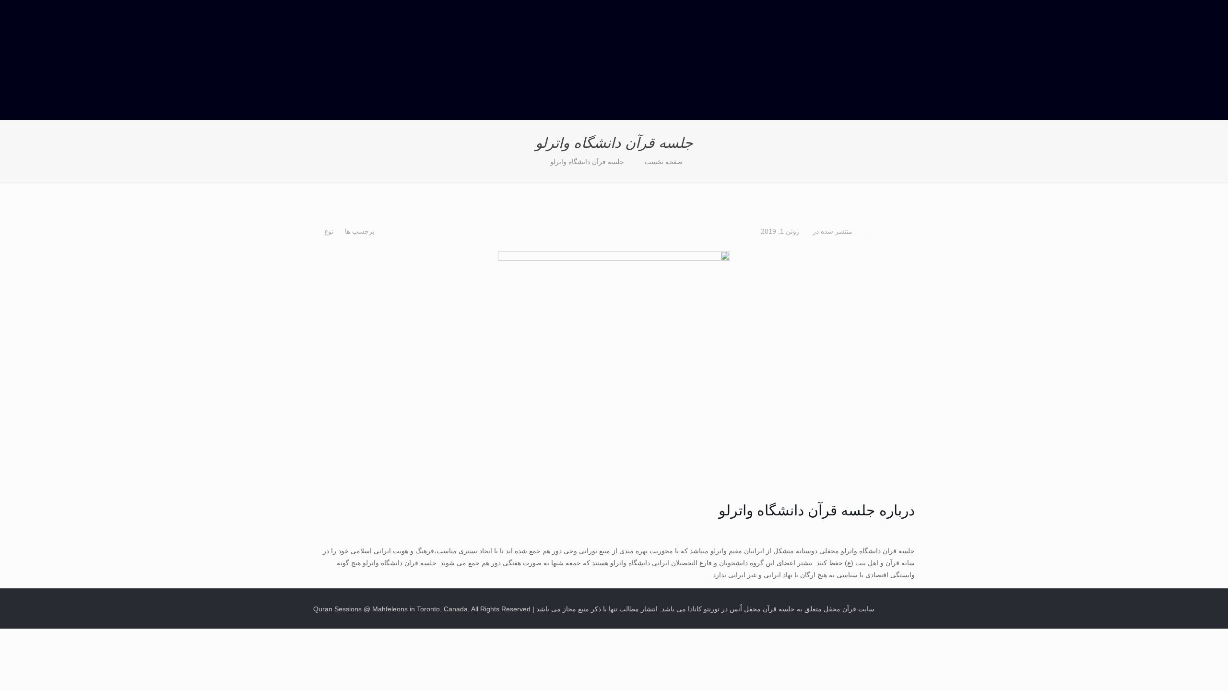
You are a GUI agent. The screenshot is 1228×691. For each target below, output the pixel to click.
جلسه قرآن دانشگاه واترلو (587, 162)
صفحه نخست (664, 162)
